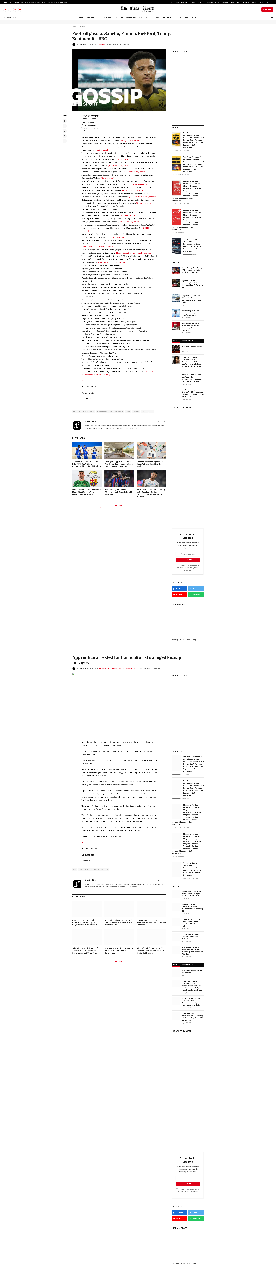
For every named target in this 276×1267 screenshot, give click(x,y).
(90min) (143, 203)
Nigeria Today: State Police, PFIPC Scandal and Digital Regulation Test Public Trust (192, 270)
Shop (261, 2)
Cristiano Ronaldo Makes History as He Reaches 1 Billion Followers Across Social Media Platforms (151, 493)
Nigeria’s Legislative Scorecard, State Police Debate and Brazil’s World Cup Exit (192, 284)
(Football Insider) (119, 165)
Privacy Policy (193, 568)
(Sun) (123, 159)
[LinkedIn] (65, 131)
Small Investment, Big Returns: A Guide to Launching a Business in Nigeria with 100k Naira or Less (192, 393)
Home (171, 2)
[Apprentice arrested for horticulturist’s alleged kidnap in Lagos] (119, 704)
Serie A (144, 411)
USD (184, 640)
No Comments (113, 44)
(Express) (128, 215)
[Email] (65, 141)
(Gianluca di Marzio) (143, 184)
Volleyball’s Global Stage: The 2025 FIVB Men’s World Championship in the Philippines (86, 464)
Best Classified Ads (212, 2)
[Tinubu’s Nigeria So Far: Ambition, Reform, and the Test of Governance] (176, 313)
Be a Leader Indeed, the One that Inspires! (192, 348)
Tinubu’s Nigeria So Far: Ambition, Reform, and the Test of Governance (191, 313)
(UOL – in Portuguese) (142, 197)
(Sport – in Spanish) (134, 172)
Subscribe (267, 9)
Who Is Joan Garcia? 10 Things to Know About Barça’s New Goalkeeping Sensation (86, 492)
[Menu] (272, 17)
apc (74, 869)
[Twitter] (65, 126)
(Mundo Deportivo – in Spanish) (133, 253)
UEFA (151, 411)
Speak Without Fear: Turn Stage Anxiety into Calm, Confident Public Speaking (41, 2)
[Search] (268, 17)
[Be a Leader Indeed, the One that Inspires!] (176, 349)
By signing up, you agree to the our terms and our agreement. (188, 568)
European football (116, 411)
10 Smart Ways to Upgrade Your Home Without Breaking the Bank (150, 464)
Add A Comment (119, 505)
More (268, 2)
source (84, 380)
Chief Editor (82, 44)
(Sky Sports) (129, 140)
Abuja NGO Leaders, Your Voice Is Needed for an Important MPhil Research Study (191, 299)
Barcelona (77, 411)
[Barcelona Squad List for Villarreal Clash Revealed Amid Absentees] (119, 478)
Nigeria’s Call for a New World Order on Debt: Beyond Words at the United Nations (150, 950)
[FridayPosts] (138, 9)
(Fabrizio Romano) (134, 190)
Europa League (102, 411)
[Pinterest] (65, 136)
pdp (107, 869)
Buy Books (225, 2)
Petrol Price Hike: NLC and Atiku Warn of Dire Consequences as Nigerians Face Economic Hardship (192, 378)
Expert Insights (196, 2)
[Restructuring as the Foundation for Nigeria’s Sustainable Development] (119, 937)
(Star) (101, 150)
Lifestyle (102, 44)
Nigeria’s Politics (97, 869)
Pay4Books (235, 2)
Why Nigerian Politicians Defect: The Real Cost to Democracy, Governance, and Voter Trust (192, 327)
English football (88, 411)
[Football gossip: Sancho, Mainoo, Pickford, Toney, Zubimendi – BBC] (119, 80)
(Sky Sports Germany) (111, 262)
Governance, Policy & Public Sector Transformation (117, 668)
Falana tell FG (83, 869)
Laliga (128, 411)
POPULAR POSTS (187, 340)
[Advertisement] (188, 88)
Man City (136, 411)
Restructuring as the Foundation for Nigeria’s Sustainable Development (118, 950)
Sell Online (245, 2)
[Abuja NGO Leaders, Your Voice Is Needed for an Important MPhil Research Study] (176, 298)
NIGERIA (176, 340)
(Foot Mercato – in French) (97, 246)
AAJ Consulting (181, 2)
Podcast (254, 2)
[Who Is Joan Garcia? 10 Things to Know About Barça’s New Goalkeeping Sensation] (87, 478)
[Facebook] (65, 121)
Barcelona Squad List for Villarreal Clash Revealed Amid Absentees (118, 492)
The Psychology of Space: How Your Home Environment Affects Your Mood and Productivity (118, 464)
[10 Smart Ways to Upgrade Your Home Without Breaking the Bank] (151, 450)
